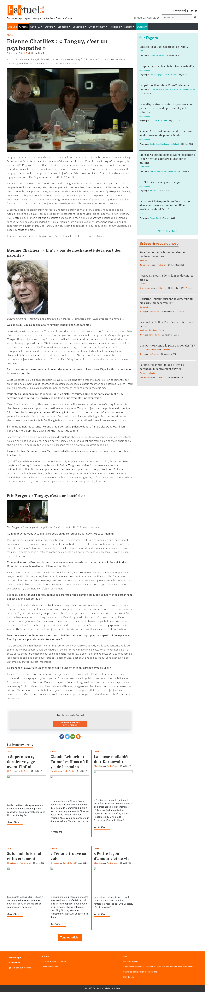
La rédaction (160, 265)
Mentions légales (130, 961)
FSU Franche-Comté (158, 121)
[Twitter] (67, 736)
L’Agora (141, 26)
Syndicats (151, 373)
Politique (153, 330)
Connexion (179, 10)
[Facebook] (61, 736)
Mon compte (15, 957)
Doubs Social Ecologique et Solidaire (165, 144)
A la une (12, 26)
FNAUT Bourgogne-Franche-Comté (165, 171)
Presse (161, 330)
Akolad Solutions (112, 988)
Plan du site (128, 977)
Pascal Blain (155, 218)
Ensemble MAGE (157, 55)
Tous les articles (70, 937)
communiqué (144, 70)
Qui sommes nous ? (50, 966)
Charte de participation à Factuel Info (140, 972)
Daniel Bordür (154, 335)
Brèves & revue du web (159, 243)
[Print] (78, 736)
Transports (166, 349)
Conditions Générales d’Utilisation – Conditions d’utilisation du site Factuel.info (158, 966)
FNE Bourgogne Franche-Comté (163, 74)
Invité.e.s (154, 190)
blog (141, 51)
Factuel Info (98, 988)
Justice (143, 284)
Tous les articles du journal (54, 961)
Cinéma (10, 35)
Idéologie (143, 260)
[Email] (72, 736)
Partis (142, 373)
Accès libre (13, 822)
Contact (126, 956)
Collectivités (145, 307)
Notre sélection (167, 231)
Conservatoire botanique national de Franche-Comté (172, 89)
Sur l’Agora (148, 37)
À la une (45, 956)
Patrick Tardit (25, 53)
